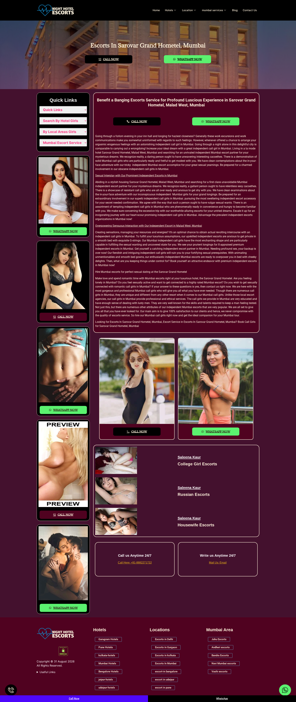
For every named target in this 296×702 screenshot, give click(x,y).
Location (187, 10)
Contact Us (250, 10)
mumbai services (212, 10)
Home (156, 10)
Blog (235, 10)
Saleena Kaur (189, 457)
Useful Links (47, 672)
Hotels (169, 10)
